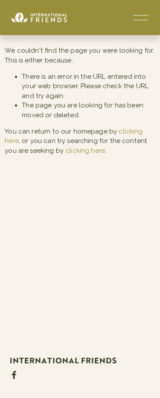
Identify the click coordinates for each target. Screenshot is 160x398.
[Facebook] (14, 375)
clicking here (85, 150)
